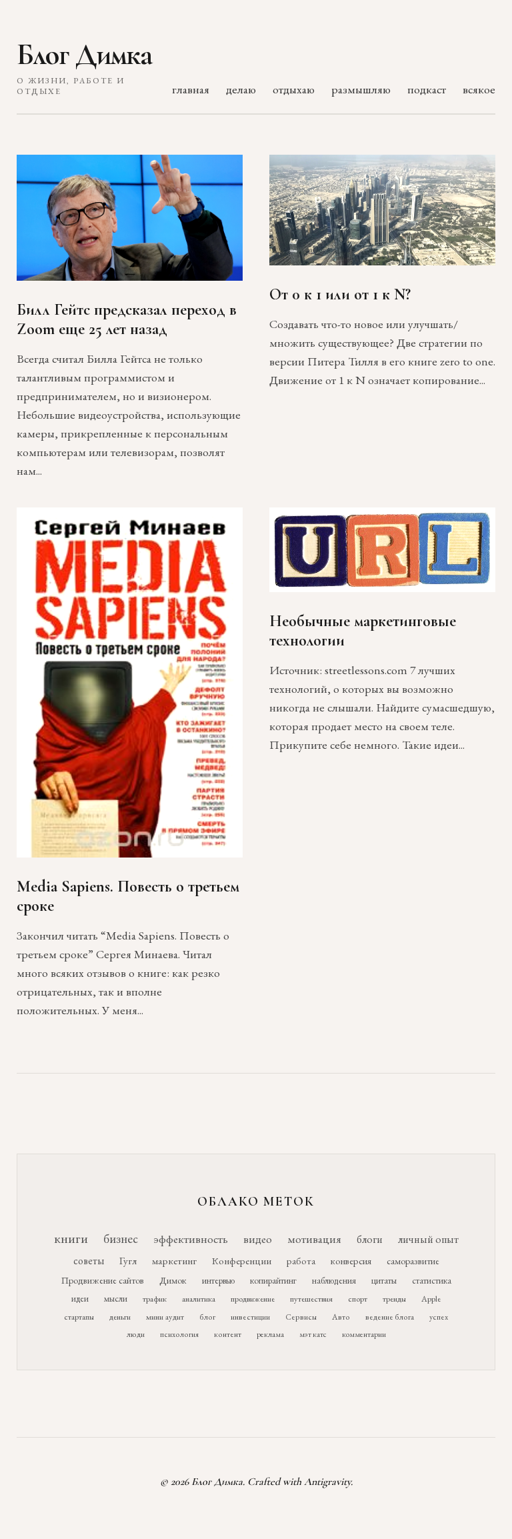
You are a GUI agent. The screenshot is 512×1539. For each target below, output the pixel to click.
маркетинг (174, 1261)
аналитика (198, 1298)
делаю (241, 89)
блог (207, 1317)
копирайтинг (273, 1280)
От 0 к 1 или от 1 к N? (340, 294)
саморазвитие (413, 1261)
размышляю (361, 89)
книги (71, 1238)
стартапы (79, 1316)
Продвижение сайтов (102, 1280)
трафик (155, 1298)
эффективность (190, 1238)
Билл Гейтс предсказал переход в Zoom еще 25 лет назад (127, 319)
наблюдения (334, 1280)
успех (438, 1317)
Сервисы (301, 1317)
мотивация (314, 1239)
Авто (341, 1317)
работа (301, 1260)
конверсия (351, 1260)
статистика (431, 1280)
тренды (394, 1298)
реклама (270, 1334)
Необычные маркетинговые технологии (362, 630)
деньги (120, 1316)
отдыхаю (294, 89)
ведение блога (389, 1317)
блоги (370, 1239)
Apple (431, 1298)
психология (179, 1334)
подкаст (426, 89)
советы (88, 1261)
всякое (479, 89)
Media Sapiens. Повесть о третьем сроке (128, 896)
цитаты (384, 1280)
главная (190, 89)
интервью (218, 1280)
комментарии (364, 1334)
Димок (173, 1280)
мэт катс (313, 1334)
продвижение (253, 1298)
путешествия (311, 1298)
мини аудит (165, 1316)
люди (136, 1334)
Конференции (241, 1260)
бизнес (120, 1238)
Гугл (128, 1261)
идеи (80, 1298)
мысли (115, 1298)
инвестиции (250, 1317)
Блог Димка (84, 55)
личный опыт (428, 1239)
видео (257, 1239)
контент (227, 1334)
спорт (357, 1298)
